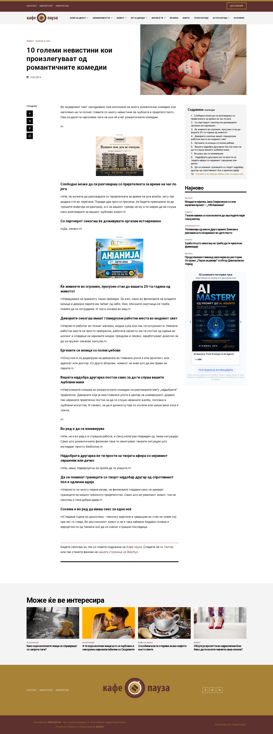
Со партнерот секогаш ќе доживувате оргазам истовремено (214, 124)
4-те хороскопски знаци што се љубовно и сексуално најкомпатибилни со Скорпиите (108, 647)
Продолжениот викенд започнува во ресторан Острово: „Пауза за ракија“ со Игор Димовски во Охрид (214, 260)
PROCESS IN (54, 722)
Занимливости (192, 225)
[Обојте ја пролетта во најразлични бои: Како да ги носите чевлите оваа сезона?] (220, 623)
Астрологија (33, 642)
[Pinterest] (30, 128)
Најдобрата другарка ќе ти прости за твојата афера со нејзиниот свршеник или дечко (214, 160)
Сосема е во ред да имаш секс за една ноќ (219, 174)
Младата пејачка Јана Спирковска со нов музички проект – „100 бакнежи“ (210, 203)
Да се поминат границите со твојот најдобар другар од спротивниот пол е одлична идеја (217, 169)
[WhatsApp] (30, 136)
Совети (188, 211)
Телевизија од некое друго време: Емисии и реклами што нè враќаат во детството (211, 231)
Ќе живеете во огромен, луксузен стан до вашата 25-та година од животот (215, 131)
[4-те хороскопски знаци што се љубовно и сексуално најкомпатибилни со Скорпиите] (108, 623)
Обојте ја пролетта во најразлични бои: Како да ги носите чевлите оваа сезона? (218, 647)
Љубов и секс (43, 41)
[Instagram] (212, 690)
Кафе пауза (134, 547)
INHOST (100, 726)
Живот (30, 41)
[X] (30, 121)
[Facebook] (30, 113)
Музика (188, 198)
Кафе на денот (145, 642)
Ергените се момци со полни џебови (214, 143)
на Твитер (166, 547)
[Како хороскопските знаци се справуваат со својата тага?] (53, 623)
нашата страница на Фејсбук (118, 552)
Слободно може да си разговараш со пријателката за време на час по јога (213, 117)
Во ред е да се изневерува (208, 153)
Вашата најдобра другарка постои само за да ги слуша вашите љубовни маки (216, 148)
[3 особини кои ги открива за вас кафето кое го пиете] (164, 623)
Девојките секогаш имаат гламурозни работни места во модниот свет (213, 138)
